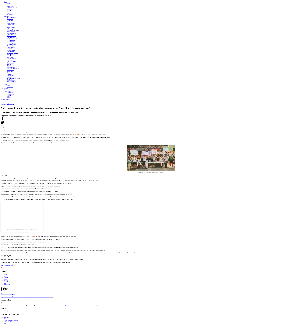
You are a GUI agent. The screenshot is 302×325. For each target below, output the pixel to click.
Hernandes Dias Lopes (12, 26)
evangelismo (7, 281)
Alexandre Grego (11, 31)
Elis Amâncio (10, 75)
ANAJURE (10, 74)
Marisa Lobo (10, 57)
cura (5, 283)
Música (5, 84)
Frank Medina (10, 46)
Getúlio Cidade (10, 24)
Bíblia (5, 89)
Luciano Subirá (11, 51)
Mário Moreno (10, 55)
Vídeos (8, 12)
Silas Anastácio (10, 72)
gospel (5, 274)
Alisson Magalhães (11, 33)
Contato (6, 318)
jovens (5, 279)
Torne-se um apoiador (6, 265)
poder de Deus (7, 284)
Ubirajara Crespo (11, 82)
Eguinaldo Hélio (11, 47)
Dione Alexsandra (11, 36)
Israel (8, 3)
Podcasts (6, 88)
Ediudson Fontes (11, 37)
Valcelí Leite (10, 71)
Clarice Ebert (10, 19)
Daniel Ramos (10, 21)
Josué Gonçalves (11, 50)
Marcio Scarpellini (11, 81)
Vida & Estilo (7, 91)
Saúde (8, 97)
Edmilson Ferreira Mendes (13, 38)
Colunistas (6, 16)
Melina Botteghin (11, 61)
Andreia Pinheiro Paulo (13, 30)
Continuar (3, 308)
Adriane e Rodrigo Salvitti (13, 78)
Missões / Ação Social (12, 7)
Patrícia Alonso (10, 63)
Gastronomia (10, 92)
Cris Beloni (10, 20)
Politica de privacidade (61, 305)
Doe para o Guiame (5, 99)
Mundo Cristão (10, 6)
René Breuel (10, 64)
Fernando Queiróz (11, 43)
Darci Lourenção (11, 23)
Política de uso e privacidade (11, 320)
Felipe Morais (10, 41)
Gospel (5, 2)
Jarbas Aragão (10, 29)
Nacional (9, 85)
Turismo (9, 95)
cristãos (5, 276)
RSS (5, 323)
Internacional (10, 87)
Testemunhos (10, 9)
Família (9, 10)
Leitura (8, 13)
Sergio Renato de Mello (13, 68)
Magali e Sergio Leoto (12, 53)
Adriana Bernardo (11, 17)
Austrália (6, 280)
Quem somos (7, 317)
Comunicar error (8, 321)
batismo (6, 277)
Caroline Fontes (11, 80)
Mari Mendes (10, 54)
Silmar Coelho (10, 70)
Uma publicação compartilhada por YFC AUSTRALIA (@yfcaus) (22, 229)
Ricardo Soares (10, 65)
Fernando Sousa (11, 40)
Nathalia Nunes (11, 27)
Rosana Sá (9, 77)
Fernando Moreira (11, 44)
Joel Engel (9, 48)
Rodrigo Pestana (11, 67)
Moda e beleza (10, 94)
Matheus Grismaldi (11, 58)
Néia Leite (9, 60)
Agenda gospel (10, 14)
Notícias (9, 4)
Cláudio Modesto (11, 34)
